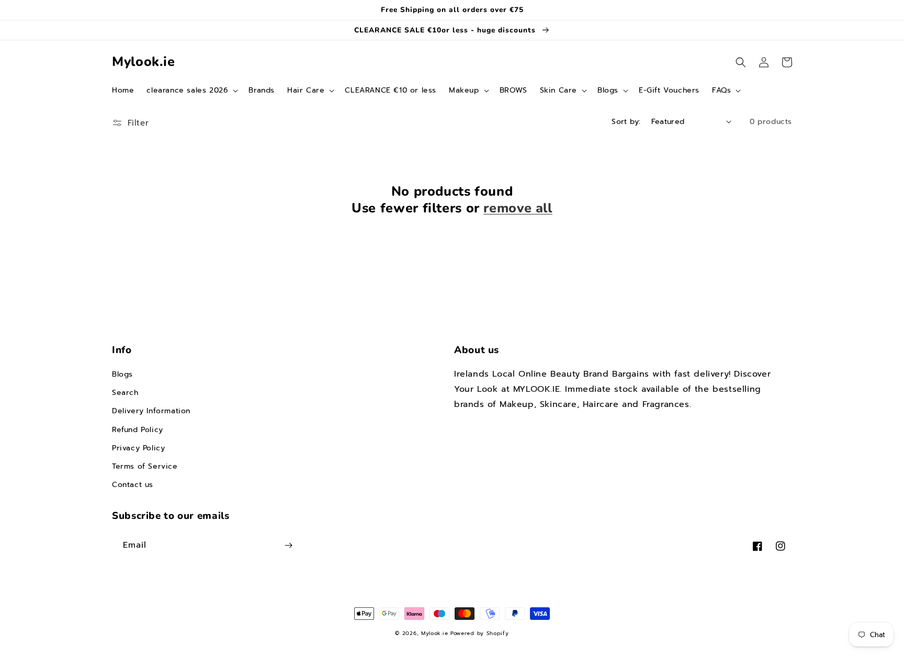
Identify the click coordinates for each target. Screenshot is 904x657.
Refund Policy (137, 429)
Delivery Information (151, 410)
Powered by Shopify (479, 633)
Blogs (122, 374)
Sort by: (626, 121)
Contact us (132, 484)
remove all (517, 208)
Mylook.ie (434, 633)
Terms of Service (145, 466)
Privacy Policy (138, 448)
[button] (191, 90)
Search (125, 392)
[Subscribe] (288, 545)
